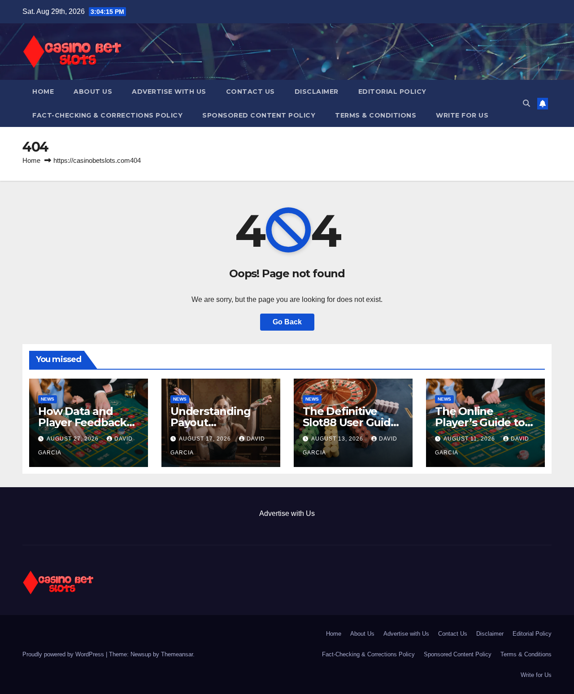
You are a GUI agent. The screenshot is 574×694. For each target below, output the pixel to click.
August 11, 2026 (470, 439)
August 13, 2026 (338, 439)
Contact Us (250, 91)
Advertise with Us (169, 91)
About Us (93, 91)
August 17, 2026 (206, 439)
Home (43, 91)
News (47, 399)
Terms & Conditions (375, 115)
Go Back (287, 322)
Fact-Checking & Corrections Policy (107, 115)
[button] (526, 103)
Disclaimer (317, 91)
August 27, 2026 (73, 439)
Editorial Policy (392, 91)
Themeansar (177, 654)
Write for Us (462, 115)
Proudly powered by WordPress (64, 654)
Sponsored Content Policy (258, 115)
